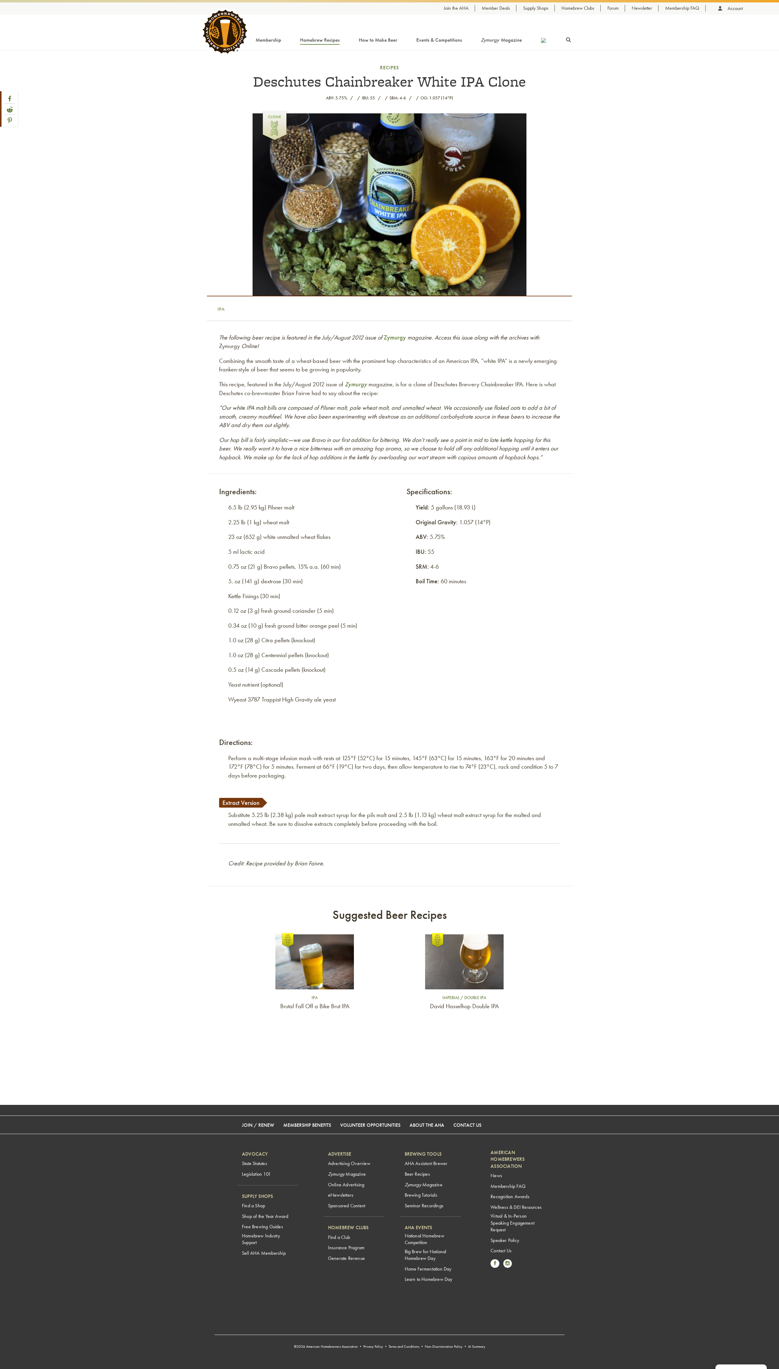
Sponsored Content (346, 1205)
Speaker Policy (505, 1240)
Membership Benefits (307, 1125)
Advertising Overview (349, 1163)
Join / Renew (258, 1125)
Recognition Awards (510, 1196)
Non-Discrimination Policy (444, 1346)
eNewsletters (340, 1195)
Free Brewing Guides (262, 1226)
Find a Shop (253, 1205)
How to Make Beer (378, 39)
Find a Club (339, 1237)
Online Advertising (346, 1184)
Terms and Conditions (404, 1346)
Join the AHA (456, 8)
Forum (613, 8)
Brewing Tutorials (421, 1195)
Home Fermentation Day (428, 1269)
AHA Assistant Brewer (426, 1163)
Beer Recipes (417, 1174)
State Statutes (254, 1163)
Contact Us (467, 1125)
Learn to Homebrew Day (428, 1279)
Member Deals (496, 8)
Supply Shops (535, 8)
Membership (268, 39)
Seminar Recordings (424, 1205)
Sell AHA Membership (264, 1253)
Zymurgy (395, 337)
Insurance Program (346, 1247)
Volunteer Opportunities (370, 1125)
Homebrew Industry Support (261, 1239)
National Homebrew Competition (424, 1239)
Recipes (389, 67)
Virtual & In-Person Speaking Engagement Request (512, 1223)
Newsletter (642, 8)
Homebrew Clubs (577, 8)
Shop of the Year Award (265, 1216)
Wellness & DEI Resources (516, 1207)
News (496, 1175)
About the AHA (427, 1125)
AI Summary (476, 1346)
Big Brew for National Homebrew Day (425, 1254)
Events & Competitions (439, 39)
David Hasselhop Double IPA (464, 1006)
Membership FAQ (682, 8)
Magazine (501, 39)
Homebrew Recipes (320, 39)
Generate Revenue (346, 1258)
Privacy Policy (373, 1346)
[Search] (568, 38)
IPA (221, 309)
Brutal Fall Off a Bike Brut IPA (314, 1006)
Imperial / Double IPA (464, 997)
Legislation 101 (256, 1174)
